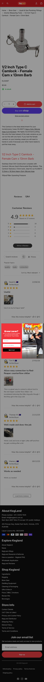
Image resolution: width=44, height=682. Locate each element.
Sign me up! (12, 350)
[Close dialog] (41, 325)
